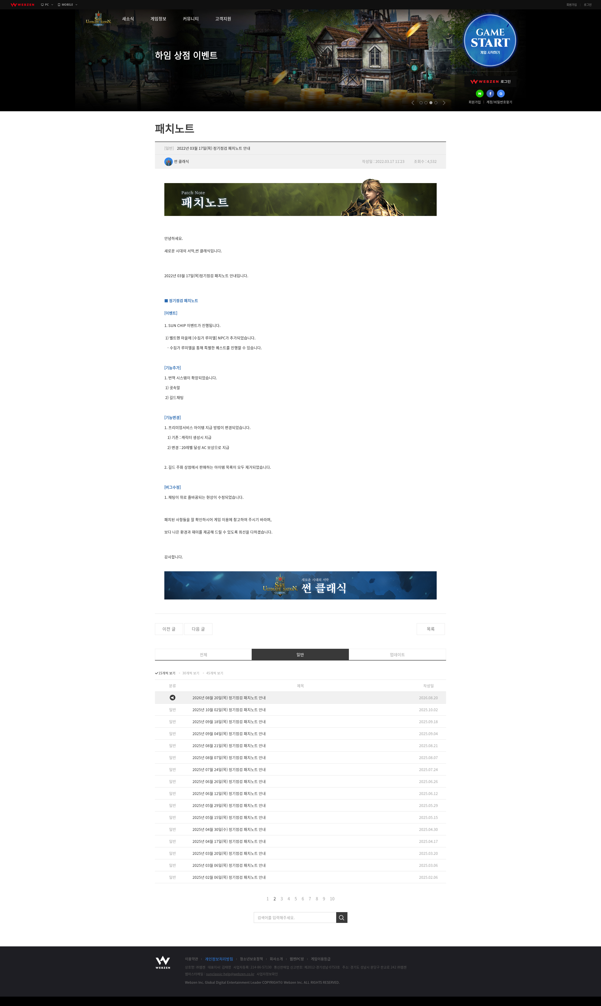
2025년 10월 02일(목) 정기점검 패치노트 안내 (229, 709)
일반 (300, 654)
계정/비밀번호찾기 (499, 102)
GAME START (490, 40)
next (444, 103)
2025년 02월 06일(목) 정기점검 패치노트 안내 (229, 877)
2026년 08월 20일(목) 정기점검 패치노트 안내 (229, 697)
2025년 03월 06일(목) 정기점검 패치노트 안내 (229, 865)
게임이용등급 (321, 958)
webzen (22, 4)
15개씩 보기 (166, 673)
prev (413, 103)
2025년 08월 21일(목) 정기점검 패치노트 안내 (229, 745)
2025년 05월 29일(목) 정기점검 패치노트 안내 (229, 805)
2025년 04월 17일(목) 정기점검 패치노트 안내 (229, 841)
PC (47, 5)
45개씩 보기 (214, 673)
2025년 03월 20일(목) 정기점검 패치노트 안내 (229, 853)
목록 (431, 629)
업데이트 (397, 654)
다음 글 (198, 629)
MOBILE (67, 5)
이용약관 (191, 958)
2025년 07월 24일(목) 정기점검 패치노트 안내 (229, 769)
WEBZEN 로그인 (490, 81)
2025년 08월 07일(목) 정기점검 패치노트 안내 (229, 757)
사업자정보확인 (267, 973)
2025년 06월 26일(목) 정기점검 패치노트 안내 (229, 781)
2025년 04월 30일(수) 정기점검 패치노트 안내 (229, 829)
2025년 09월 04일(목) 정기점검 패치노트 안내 (229, 733)
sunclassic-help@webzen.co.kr (230, 973)
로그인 (588, 5)
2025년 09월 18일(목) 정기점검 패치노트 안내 (229, 721)
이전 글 (169, 629)
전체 (203, 654)
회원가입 (571, 5)
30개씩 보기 (190, 673)
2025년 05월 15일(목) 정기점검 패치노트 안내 (229, 817)
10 (332, 898)
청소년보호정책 (251, 958)
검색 (341, 917)
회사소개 (276, 958)
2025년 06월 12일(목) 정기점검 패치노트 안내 (229, 793)
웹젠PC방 (297, 958)
